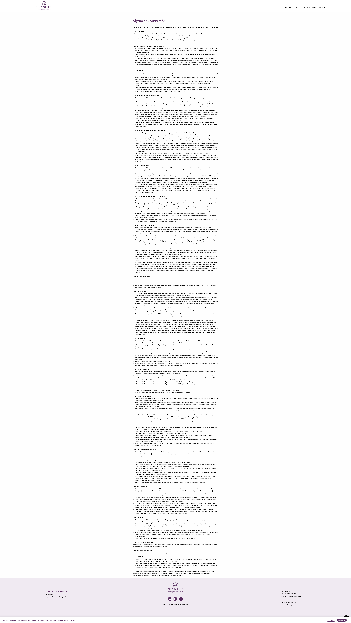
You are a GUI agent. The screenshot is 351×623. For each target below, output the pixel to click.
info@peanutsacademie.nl (145, 192)
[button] (288, 7)
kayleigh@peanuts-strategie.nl (56, 597)
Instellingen (331, 620)
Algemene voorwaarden (288, 602)
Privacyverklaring (286, 605)
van (199, 64)
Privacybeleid (73, 620)
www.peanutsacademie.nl (175, 575)
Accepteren (341, 620)
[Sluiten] (349, 620)
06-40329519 (50, 594)
